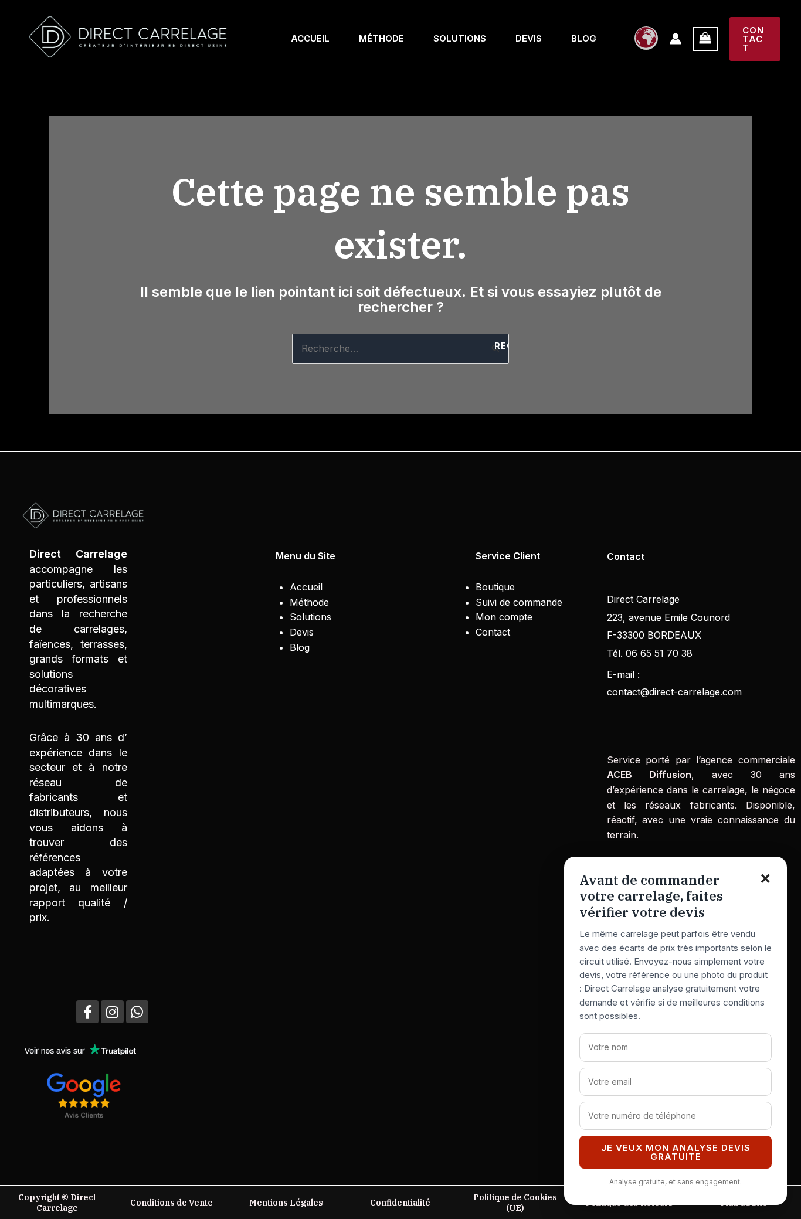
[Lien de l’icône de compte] (675, 39)
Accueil (310, 38)
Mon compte (504, 617)
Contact (493, 632)
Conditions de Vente (171, 1202)
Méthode (381, 38)
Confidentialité (400, 1202)
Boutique (495, 587)
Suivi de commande (519, 602)
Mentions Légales (286, 1202)
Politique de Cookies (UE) (515, 1202)
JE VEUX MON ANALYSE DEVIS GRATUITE (676, 1152)
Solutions (459, 38)
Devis (528, 38)
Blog (583, 38)
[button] (754, 39)
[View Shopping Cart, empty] (705, 39)
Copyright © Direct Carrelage (57, 1202)
